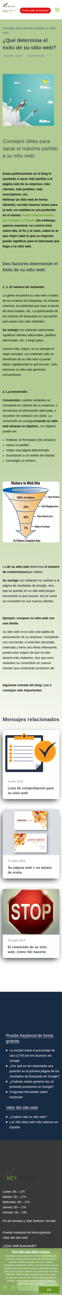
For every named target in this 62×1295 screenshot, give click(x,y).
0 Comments (36, 55)
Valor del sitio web (22, 1107)
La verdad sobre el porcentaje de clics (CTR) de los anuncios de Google (32, 1056)
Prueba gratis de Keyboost (35, 10)
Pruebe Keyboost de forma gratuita (27, 1232)
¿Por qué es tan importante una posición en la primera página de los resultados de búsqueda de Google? (34, 1071)
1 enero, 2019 (13, 55)
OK (49, 1290)
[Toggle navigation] (57, 9)
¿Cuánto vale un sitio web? (28, 1117)
